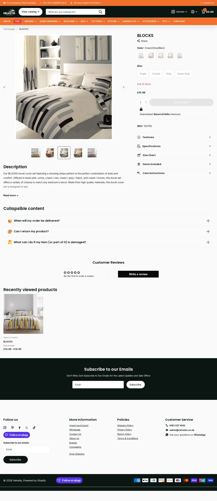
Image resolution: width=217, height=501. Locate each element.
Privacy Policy (124, 429)
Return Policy (124, 434)
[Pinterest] (12, 427)
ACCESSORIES (149, 21)
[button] (147, 99)
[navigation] (35, 152)
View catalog (29, 11)
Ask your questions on (187, 434)
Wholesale (74, 429)
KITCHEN (112, 21)
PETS (164, 21)
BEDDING (29, 21)
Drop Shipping (76, 454)
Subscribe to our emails (16, 442)
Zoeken (100, 12)
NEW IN (6, 21)
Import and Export (78, 425)
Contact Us (75, 434)
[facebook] (19, 427)
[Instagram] (4, 427)
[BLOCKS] (23, 314)
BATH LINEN (69, 21)
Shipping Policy (125, 425)
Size (139, 65)
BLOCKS (8, 341)
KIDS (83, 21)
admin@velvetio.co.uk (182, 430)
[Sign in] (194, 12)
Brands (73, 442)
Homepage (9, 29)
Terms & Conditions (127, 438)
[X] (26, 428)
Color (151, 47)
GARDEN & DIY (129, 21)
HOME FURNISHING (49, 21)
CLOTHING (96, 21)
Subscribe (136, 384)
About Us (74, 438)
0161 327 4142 (177, 425)
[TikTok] (34, 427)
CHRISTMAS (179, 21)
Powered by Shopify (34, 480)
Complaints (75, 447)
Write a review (138, 274)
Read (9, 195)
